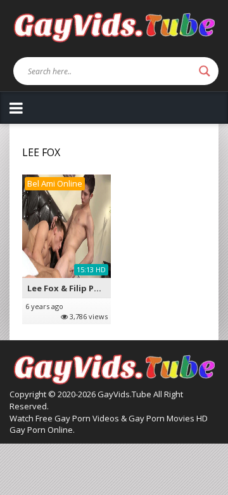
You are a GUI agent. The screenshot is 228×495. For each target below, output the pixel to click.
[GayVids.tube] (114, 26)
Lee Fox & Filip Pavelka (74, 288)
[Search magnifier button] (204, 71)
